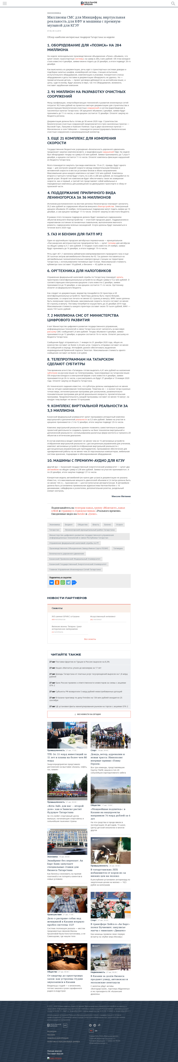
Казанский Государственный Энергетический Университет (78, 564)
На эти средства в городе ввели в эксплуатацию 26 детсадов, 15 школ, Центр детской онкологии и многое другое (110, 819)
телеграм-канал (84, 507)
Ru (91, 1031)
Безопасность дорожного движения (66, 553)
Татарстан (54, 529)
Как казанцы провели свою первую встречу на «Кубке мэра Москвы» (110, 930)
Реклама (51, 1035)
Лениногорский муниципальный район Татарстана (90, 529)
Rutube (81, 513)
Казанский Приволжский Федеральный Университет (74, 559)
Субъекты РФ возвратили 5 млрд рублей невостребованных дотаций (85, 691)
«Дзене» (92, 513)
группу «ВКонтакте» (105, 507)
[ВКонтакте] (51, 582)
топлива (112, 243)
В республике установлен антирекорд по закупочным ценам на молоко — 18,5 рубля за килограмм (110, 877)
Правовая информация (57, 1038)
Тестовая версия (55, 1053)
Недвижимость (98, 972)
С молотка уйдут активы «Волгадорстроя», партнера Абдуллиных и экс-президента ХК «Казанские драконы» (110, 984)
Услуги (119, 524)
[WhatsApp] (62, 582)
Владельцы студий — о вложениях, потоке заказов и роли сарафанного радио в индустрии (65, 983)
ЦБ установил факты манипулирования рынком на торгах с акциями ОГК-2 (88, 706)
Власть (96, 524)
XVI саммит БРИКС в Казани (65, 618)
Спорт (94, 750)
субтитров (52, 373)
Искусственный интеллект (102, 618)
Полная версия (54, 1051)
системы (79, 58)
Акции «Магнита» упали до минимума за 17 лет (75, 668)
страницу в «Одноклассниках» (78, 510)
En (96, 1031)
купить (120, 277)
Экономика (54, 13)
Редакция (51, 1032)
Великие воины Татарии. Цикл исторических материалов (66, 629)
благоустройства (106, 206)
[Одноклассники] (57, 582)
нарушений (108, 152)
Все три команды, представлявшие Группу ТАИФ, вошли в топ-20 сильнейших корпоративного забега (108, 763)
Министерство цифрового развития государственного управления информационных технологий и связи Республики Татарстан (81, 536)
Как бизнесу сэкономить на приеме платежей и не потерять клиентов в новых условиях (65, 869)
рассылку (51, 331)
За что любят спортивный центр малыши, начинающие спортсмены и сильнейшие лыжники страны (65, 813)
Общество (82, 524)
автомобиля (53, 469)
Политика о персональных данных (63, 1042)
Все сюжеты (90, 639)
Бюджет (69, 524)
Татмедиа (118, 548)
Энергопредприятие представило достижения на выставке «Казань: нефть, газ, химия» (67, 762)
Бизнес (107, 524)
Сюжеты (57, 608)
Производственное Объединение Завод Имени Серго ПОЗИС (78, 548)
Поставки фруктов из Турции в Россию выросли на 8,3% (79, 661)
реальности (81, 419)
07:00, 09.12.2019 (54, 31)
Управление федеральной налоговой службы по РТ (74, 543)
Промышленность (56, 750)
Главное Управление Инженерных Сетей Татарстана (75, 569)
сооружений (93, 108)
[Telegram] (68, 582)
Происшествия (54, 914)
